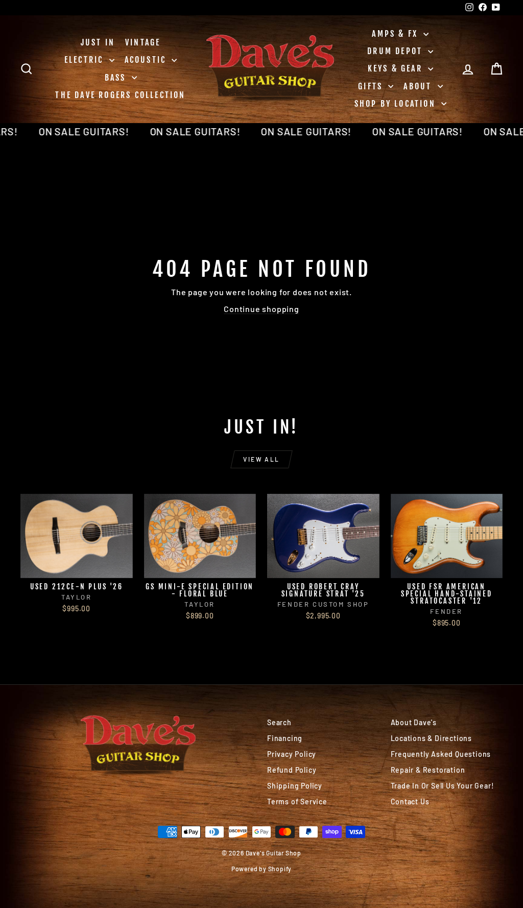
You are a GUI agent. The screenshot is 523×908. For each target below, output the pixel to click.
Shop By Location (396, 104)
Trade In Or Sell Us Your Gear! (442, 785)
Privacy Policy (291, 754)
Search (279, 722)
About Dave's (414, 722)
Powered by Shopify (261, 868)
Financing (284, 738)
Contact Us (410, 801)
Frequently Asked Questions (441, 754)
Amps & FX (396, 34)
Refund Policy (291, 770)
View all (261, 459)
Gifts (372, 86)
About (419, 86)
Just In (98, 42)
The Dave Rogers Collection (120, 95)
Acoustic (147, 60)
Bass (117, 78)
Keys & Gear (396, 68)
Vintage (142, 42)
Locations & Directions (431, 738)
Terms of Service (297, 801)
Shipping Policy (294, 785)
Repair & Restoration (428, 770)
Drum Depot (396, 51)
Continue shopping (261, 309)
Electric (85, 60)
